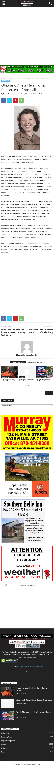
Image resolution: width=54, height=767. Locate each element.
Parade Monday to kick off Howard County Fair (44, 380)
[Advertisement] (27, 35)
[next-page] (28, 385)
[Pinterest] (15, 100)
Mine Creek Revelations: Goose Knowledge (27, 380)
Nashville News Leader (11, 94)
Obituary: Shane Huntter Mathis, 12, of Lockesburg (41, 330)
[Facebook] (3, 100)
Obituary (4, 744)
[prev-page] (25, 385)
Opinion (21, 377)
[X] (9, 100)
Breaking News (6, 377)
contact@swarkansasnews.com (31, 666)
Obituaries (10, 78)
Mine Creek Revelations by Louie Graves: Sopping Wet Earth (13, 332)
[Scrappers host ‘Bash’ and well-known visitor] (9, 372)
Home (3, 78)
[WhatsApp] (21, 100)
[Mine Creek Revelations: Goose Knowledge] (27, 372)
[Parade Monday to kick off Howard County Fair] (44, 372)
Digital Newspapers (8, 741)
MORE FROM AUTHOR (35, 362)
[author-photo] (27, 347)
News (3, 752)
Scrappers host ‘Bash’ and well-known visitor (8, 380)
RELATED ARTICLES (18, 362)
